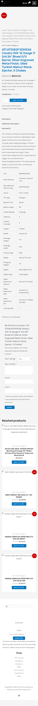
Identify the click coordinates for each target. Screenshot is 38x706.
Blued (21, 202)
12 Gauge (22, 212)
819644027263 (24, 174)
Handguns (19, 661)
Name (7, 378)
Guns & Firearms (13, 30)
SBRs (19, 676)
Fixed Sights (23, 274)
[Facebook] (19, 695)
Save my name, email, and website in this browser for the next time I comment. (19, 399)
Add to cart (18, 100)
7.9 (20, 264)
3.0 (20, 239)
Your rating (10, 359)
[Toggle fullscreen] (6, 702)
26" (20, 207)
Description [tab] (6, 119)
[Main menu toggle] (34, 3)
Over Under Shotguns (10, 45)
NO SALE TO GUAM (26, 282)
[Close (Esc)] (15, 702)
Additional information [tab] (10, 124)
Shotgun (22, 198)
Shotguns (24, 30)
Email (7, 387)
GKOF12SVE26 (24, 187)
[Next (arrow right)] (6, 705)
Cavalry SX (23, 233)
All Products (19, 658)
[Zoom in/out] (2, 702)
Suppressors (19, 673)
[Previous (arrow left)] (2, 705)
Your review (11, 364)
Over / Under (24, 193)
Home (4, 30)
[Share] (10, 702)
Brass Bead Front (25, 270)
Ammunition (19, 670)
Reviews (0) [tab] (6, 128)
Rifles (19, 667)
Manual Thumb (25, 258)
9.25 (20, 247)
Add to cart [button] (19, 462)
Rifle (20, 253)
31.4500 (22, 229)
